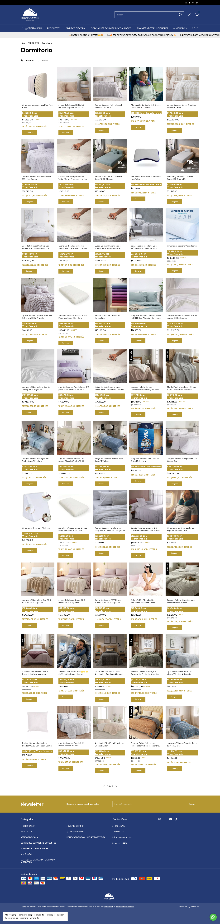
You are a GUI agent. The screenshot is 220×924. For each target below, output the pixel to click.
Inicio (23, 43)
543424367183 (118, 826)
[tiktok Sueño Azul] (197, 2)
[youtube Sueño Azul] (193, 2)
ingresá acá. (108, 907)
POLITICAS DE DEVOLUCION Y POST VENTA (86, 837)
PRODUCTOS (54, 28)
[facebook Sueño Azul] (190, 2)
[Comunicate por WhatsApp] (213, 917)
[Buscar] (180, 14)
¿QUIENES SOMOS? (75, 826)
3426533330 (118, 831)
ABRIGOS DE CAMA (76, 28)
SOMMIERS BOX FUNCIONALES (152, 28)
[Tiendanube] (189, 907)
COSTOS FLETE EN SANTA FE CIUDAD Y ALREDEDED (38, 861)
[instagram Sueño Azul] (186, 2)
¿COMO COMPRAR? (76, 831)
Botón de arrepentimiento (125, 907)
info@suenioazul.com (122, 837)
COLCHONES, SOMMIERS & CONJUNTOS (111, 28)
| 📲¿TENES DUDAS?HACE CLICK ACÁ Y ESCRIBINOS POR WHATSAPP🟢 (179, 35)
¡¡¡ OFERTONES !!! (33, 28)
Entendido (34, 918)
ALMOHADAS (180, 28)
